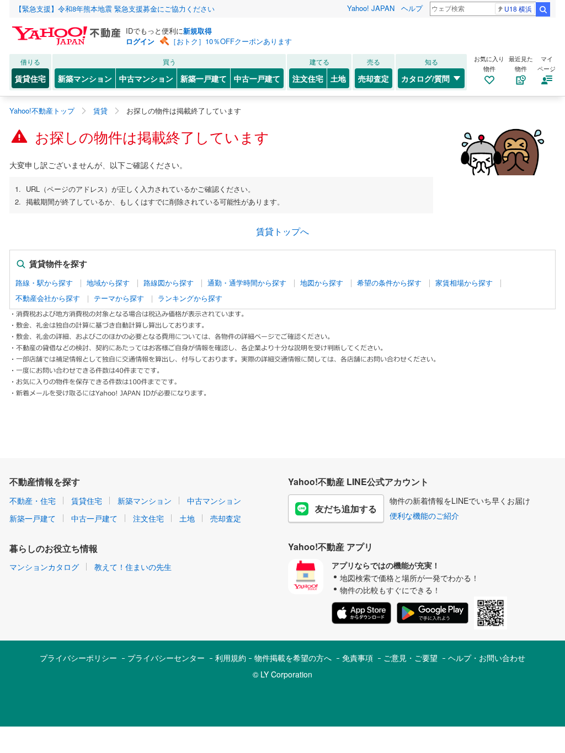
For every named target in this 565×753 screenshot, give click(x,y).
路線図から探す (168, 283)
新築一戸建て (203, 78)
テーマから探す (119, 298)
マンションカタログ (44, 566)
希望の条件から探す (389, 283)
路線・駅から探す (44, 283)
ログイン (140, 41)
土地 (338, 78)
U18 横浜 (518, 8)
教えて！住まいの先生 (133, 566)
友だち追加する (346, 508)
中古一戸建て (257, 78)
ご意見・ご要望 (410, 657)
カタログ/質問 (425, 78)
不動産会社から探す (47, 298)
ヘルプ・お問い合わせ (486, 657)
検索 (543, 9)
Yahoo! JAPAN (371, 8)
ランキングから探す (190, 298)
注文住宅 (307, 78)
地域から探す (108, 283)
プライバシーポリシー (78, 657)
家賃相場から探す (464, 283)
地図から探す (321, 283)
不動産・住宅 (32, 500)
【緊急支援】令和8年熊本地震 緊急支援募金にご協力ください (115, 8)
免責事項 (357, 657)
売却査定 (373, 78)
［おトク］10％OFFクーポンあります (230, 41)
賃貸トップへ (282, 231)
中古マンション (146, 78)
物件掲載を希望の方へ (293, 657)
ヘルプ (412, 8)
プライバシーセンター (166, 657)
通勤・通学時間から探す (246, 283)
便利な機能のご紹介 (424, 515)
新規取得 (197, 30)
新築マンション (85, 78)
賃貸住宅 (30, 78)
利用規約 (230, 657)
